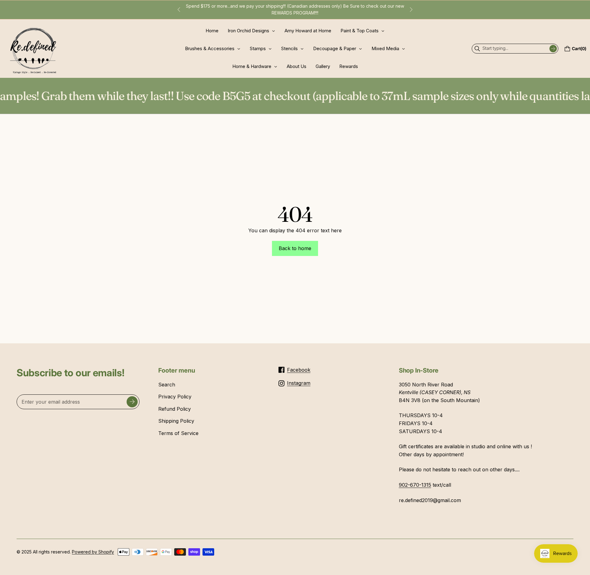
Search (166, 384)
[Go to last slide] (179, 9)
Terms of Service (178, 433)
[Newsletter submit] (132, 401)
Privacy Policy (174, 396)
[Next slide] (411, 9)
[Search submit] (553, 48)
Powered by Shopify (93, 551)
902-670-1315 (415, 485)
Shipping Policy (176, 421)
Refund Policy (174, 409)
